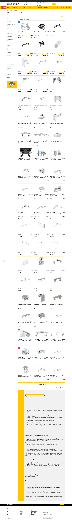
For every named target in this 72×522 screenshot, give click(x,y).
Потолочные (10, 39)
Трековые (10, 40)
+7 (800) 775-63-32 (29, 3)
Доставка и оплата (9, 0)
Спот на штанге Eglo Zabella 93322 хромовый (24, 106)
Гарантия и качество (34, 511)
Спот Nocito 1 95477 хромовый (24, 376)
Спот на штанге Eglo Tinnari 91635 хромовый (40, 142)
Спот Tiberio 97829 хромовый (23, 177)
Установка (31, 0)
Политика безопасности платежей (47, 514)
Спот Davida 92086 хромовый (55, 69)
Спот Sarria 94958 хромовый (39, 177)
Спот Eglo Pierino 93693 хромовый (40, 304)
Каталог (4, 7)
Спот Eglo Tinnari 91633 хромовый (56, 123)
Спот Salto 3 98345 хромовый (23, 231)
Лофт (9, 49)
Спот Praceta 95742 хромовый (55, 286)
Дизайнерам (38, 0)
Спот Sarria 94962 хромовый (39, 195)
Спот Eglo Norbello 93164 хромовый (24, 358)
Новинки (21, 513)
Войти (64, 0)
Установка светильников (34, 510)
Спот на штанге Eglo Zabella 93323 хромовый (40, 106)
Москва (27, 2)
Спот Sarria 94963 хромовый (39, 32)
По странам (21, 511)
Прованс (9, 52)
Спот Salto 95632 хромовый (39, 249)
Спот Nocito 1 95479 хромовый (55, 376)
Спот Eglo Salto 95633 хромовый (56, 249)
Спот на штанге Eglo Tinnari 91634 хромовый (24, 142)
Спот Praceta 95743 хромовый (39, 286)
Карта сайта (21, 515)
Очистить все (62, 18)
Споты (14, 10)
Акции (21, 514)
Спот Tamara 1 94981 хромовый (40, 159)
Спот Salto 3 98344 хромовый (55, 213)
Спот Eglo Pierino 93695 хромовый (24, 322)
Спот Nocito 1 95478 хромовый (39, 376)
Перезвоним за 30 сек (40, 2)
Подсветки (10, 25)
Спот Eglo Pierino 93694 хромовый (56, 304)
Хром (21, 19)
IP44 (9, 69)
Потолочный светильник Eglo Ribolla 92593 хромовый (25, 287)
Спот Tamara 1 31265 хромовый (24, 32)
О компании (22, 508)
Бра (9, 18)
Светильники (10, 27)
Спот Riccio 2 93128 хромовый (23, 268)
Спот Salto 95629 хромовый (55, 231)
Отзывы (26, 0)
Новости (32, 516)
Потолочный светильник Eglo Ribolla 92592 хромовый (57, 269)
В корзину (29, 37)
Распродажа (21, 512)
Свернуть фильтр (22, 16)
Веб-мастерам (33, 513)
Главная (8, 10)
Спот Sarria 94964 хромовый (55, 32)
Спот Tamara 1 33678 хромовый (24, 159)
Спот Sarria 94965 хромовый (23, 50)
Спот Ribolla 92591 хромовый (39, 268)
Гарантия (16, 0)
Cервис (32, 508)
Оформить (62, 504)
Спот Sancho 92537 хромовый (39, 213)
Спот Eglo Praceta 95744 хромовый (24, 304)
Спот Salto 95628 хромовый (39, 231)
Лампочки (10, 21)
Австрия (10, 79)
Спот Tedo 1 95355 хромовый (55, 141)
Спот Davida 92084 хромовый (23, 69)
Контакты (48, 0)
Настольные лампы (11, 24)
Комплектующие (11, 20)
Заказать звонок (16, 504)
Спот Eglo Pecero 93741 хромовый (24, 340)
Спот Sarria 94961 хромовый (23, 195)
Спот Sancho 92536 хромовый (23, 213)
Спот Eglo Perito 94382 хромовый (56, 322)
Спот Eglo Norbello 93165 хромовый (40, 358)
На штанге (10, 36)
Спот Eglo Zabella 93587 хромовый (24, 123)
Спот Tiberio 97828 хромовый (55, 159)
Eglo (9, 74)
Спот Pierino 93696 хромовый (39, 322)
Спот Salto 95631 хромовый (23, 249)
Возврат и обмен (33, 512)
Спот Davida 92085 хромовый (39, 69)
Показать (11, 84)
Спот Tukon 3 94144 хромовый (39, 123)
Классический (10, 48)
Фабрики (21, 510)
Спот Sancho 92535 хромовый (55, 195)
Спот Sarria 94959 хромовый (55, 177)
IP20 (9, 68)
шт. (56, 504)
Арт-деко (9, 45)
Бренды (43, 0)
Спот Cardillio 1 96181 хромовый (40, 87)
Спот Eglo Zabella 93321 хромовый (56, 87)
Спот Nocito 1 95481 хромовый (55, 358)
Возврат (21, 0)
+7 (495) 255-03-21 (29, 4)
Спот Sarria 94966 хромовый (39, 50)
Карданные (10, 33)
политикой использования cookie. (47, 518)
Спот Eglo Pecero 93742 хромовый (40, 340)
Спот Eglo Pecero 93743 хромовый (56, 340)
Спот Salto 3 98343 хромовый (55, 50)
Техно (9, 55)
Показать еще (41, 384)
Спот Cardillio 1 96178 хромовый (24, 87)
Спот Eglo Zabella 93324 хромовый (56, 105)
